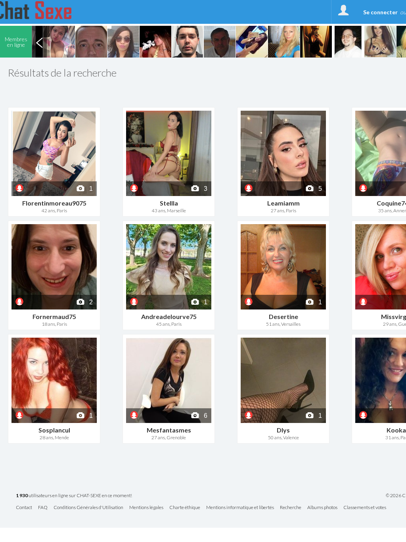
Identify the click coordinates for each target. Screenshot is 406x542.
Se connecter (380, 12)
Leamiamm (283, 203)
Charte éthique (184, 507)
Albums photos (322, 507)
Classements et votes (364, 507)
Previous (39, 42)
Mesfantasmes (169, 430)
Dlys (283, 430)
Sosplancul (54, 430)
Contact (24, 507)
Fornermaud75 (54, 316)
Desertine (283, 316)
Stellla (169, 203)
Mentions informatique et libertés (240, 507)
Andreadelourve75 (169, 316)
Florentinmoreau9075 (54, 203)
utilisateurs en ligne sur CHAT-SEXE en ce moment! (74, 495)
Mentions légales (146, 507)
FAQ (43, 507)
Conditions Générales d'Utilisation (88, 507)
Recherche (290, 507)
